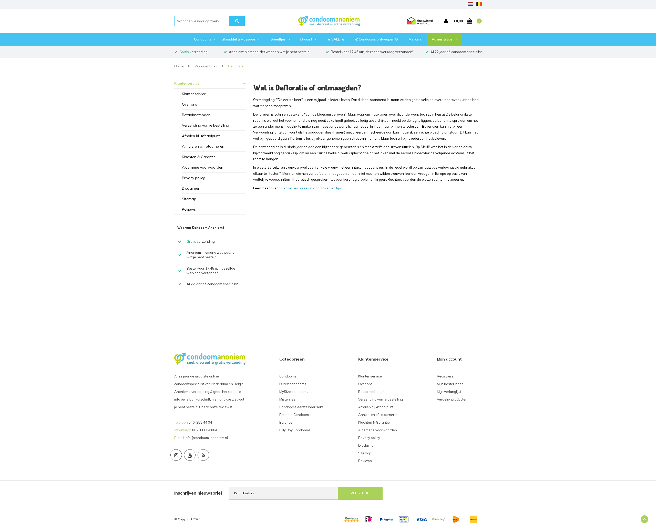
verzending (193, 52)
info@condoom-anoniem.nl (206, 438)
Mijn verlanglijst (449, 392)
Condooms (202, 39)
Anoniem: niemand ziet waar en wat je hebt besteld (269, 52)
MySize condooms (293, 392)
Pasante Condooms (295, 415)
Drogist (306, 39)
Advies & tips (442, 39)
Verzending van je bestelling (205, 125)
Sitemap (189, 199)
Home (179, 66)
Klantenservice (186, 83)
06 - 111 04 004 (204, 430)
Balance (285, 422)
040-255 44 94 (200, 422)
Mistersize (287, 399)
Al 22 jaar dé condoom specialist (456, 52)
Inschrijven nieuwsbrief (198, 493)
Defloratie (236, 66)
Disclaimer (190, 188)
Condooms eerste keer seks (301, 407)
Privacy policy (193, 178)
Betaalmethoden (196, 114)
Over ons (189, 104)
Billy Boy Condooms (295, 430)
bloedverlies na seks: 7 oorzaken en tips (310, 188)
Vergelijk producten (452, 399)
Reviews (189, 209)
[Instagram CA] (176, 455)
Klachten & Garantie (199, 157)
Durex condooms (292, 384)
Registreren (446, 376)
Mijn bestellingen (450, 384)
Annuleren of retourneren (203, 146)
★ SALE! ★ (335, 39)
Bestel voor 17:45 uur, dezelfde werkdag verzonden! (372, 52)
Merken (415, 39)
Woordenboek (205, 66)
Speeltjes (278, 39)
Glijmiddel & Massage (238, 39)
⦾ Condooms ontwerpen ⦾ (376, 39)
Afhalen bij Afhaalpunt (201, 136)
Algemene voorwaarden (202, 167)
